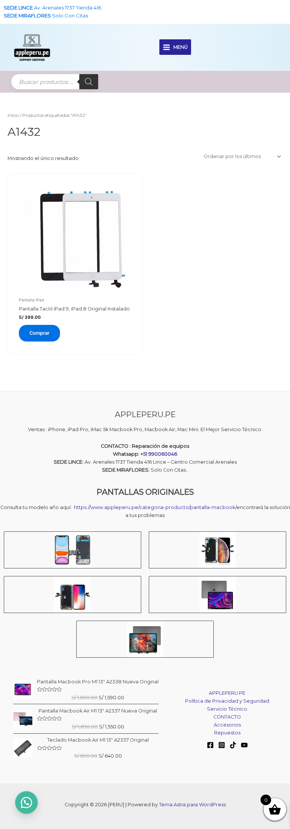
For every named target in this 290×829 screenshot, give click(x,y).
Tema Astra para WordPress (192, 804)
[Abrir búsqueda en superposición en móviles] (54, 81)
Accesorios (227, 725)
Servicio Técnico (227, 709)
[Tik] (233, 745)
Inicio (13, 115)
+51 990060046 (158, 454)
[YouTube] (244, 745)
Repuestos (227, 733)
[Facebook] (210, 745)
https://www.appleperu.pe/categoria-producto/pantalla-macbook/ (155, 507)
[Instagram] (221, 745)
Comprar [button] (39, 333)
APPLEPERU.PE (227, 693)
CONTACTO (227, 717)
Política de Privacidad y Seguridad (227, 701)
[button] (26, 802)
